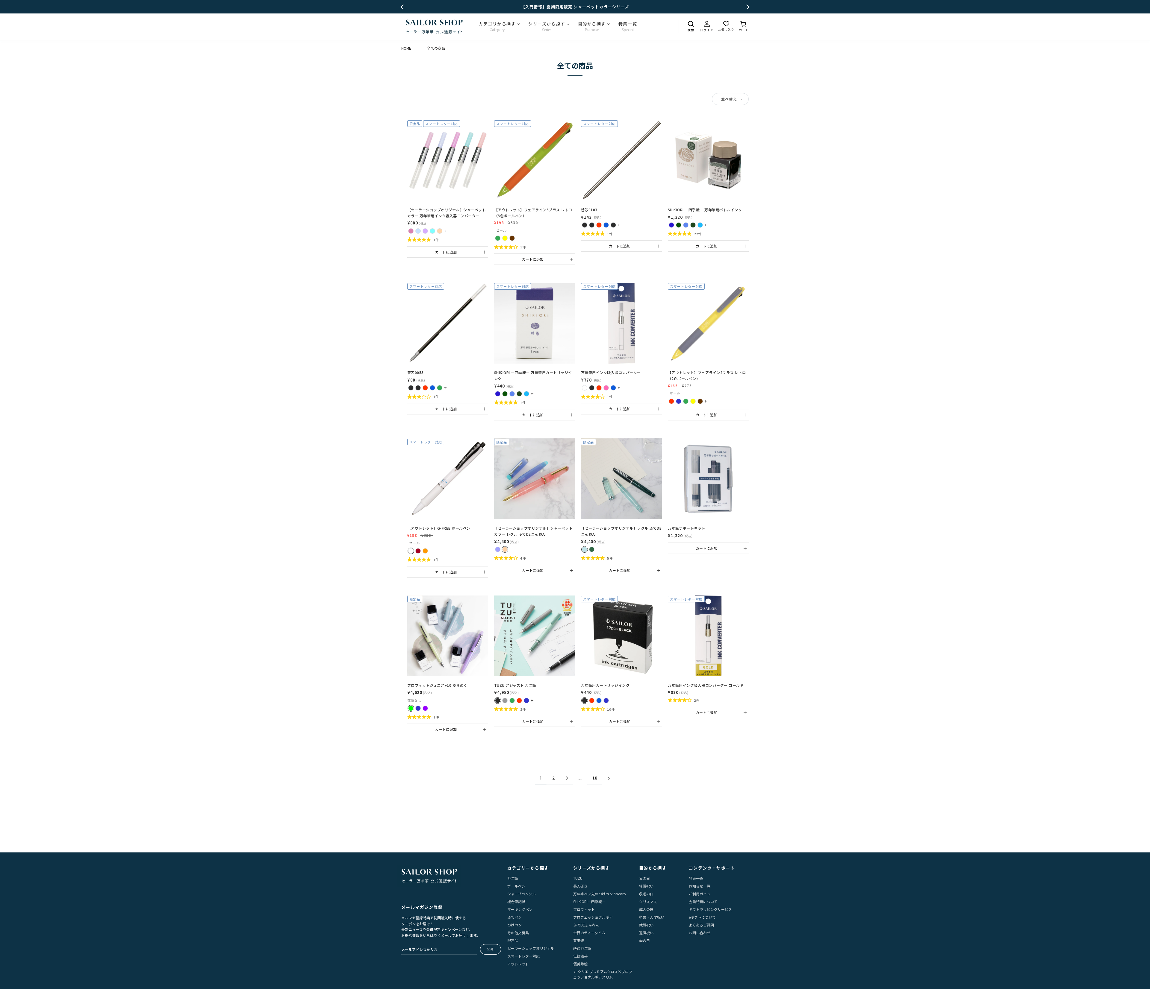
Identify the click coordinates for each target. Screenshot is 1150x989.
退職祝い (646, 932)
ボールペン (516, 885)
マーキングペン (519, 909)
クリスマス (648, 901)
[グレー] (505, 700)
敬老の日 (646, 893)
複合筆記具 (516, 901)
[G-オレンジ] (425, 551)
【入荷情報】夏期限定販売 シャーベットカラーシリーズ (575, 7)
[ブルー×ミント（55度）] (497, 549)
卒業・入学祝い (651, 917)
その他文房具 (518, 932)
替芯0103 (589, 209)
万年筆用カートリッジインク (605, 685)
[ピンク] (606, 388)
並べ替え (729, 98)
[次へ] (609, 778)
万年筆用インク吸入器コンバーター (611, 372)
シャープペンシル (521, 893)
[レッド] (599, 388)
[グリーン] (512, 700)
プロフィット (584, 909)
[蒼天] (700, 225)
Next (747, 6)
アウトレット (518, 963)
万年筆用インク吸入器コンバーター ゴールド (706, 685)
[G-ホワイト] (411, 551)
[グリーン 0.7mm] (439, 388)
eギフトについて (702, 917)
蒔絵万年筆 (582, 948)
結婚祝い (646, 885)
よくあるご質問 (701, 924)
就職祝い (646, 924)
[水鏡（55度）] (584, 549)
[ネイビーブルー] (678, 401)
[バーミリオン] (671, 401)
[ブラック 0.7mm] (591, 225)
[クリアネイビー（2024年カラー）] (526, 700)
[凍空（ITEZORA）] (418, 708)
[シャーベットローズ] (411, 231)
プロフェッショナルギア (593, 917)
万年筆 (512, 878)
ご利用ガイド (699, 893)
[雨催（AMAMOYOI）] (411, 708)
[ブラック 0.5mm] (584, 225)
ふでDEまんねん (586, 924)
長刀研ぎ (580, 885)
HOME (406, 48)
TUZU (577, 878)
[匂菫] (686, 225)
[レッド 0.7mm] (599, 225)
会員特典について (703, 901)
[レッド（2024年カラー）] (519, 700)
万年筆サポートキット (686, 528)
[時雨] (671, 225)
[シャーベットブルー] (418, 231)
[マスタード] (505, 238)
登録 (490, 949)
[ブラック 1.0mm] (613, 225)
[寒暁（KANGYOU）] (425, 708)
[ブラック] (591, 388)
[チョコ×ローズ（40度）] (505, 549)
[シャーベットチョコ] (439, 231)
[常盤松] (678, 225)
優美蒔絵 (580, 963)
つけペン (514, 924)
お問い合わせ (699, 932)
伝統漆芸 (580, 955)
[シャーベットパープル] (425, 231)
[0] (744, 24)
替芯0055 (415, 372)
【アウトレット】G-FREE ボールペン (438, 528)
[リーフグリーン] (497, 238)
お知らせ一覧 (699, 885)
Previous (403, 6)
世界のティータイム (589, 932)
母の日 (644, 940)
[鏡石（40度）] (591, 549)
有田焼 (578, 940)
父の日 (644, 878)
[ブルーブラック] (606, 700)
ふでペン (514, 917)
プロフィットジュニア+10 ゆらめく (437, 685)
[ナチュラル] (584, 388)
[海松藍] (693, 225)
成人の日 (646, 909)
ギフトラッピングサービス (710, 909)
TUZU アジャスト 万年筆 (515, 685)
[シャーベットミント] (432, 231)
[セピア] (512, 238)
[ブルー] (613, 388)
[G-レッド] (418, 551)
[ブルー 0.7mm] (606, 225)
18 (594, 778)
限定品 (512, 940)
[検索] (691, 24)
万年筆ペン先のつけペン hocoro (599, 893)
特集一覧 (696, 878)
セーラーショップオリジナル (530, 948)
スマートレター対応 (523, 955)
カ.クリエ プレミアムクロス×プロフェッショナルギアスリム (602, 974)
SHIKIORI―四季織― (589, 901)
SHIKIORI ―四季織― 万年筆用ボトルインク (705, 209)
